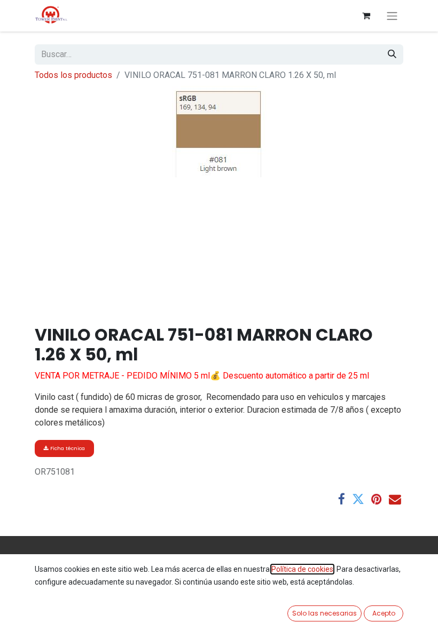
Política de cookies (302, 569)
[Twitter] (358, 499)
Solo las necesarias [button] (324, 613)
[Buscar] (392, 54)
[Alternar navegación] (392, 15)
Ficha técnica (67, 448)
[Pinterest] (376, 499)
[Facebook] (341, 499)
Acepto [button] (383, 613)
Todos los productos (73, 75)
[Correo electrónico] (395, 499)
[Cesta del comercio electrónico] (366, 15)
